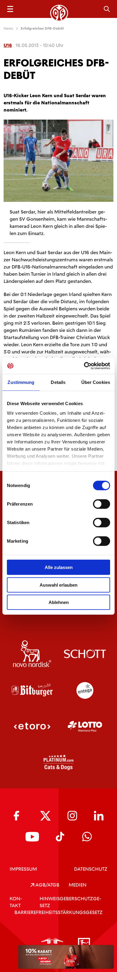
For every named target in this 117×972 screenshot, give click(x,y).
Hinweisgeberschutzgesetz (70, 902)
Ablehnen (59, 602)
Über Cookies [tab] (95, 382)
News (8, 28)
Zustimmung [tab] (21, 382)
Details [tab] (58, 382)
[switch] (101, 504)
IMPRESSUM (23, 869)
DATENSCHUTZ (90, 869)
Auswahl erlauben (58, 584)
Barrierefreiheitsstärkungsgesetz (58, 912)
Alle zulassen (59, 567)
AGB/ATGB (46, 885)
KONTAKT (16, 902)
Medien (77, 885)
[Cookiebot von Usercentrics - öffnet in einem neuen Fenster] (84, 366)
